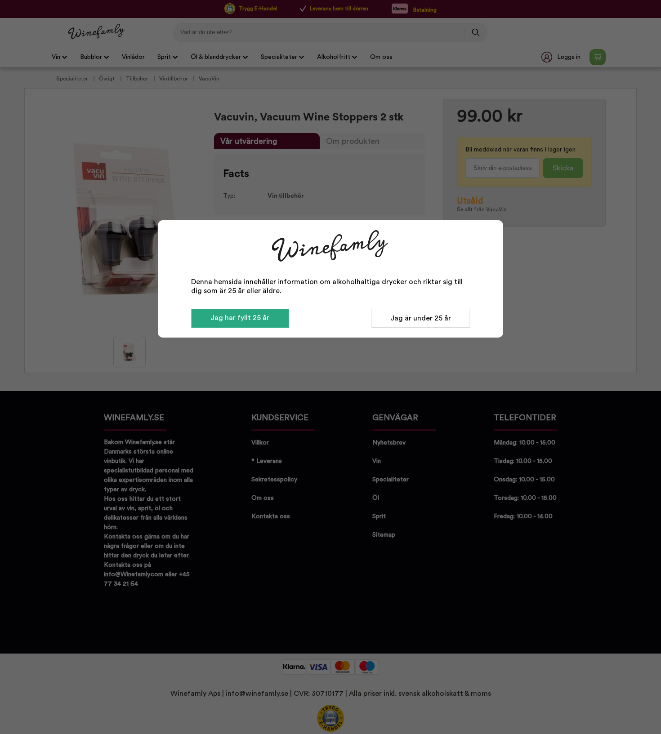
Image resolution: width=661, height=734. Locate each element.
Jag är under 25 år (420, 318)
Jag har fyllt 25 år (239, 317)
